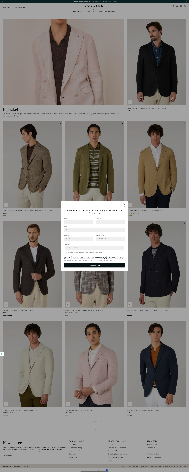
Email (66, 226)
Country (66, 235)
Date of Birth (100, 235)
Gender (67, 244)
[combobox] (78, 239)
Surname (99, 219)
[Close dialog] (124, 204)
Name (66, 219)
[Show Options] (91, 239)
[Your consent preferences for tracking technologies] (2, 354)
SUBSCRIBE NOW (94, 265)
